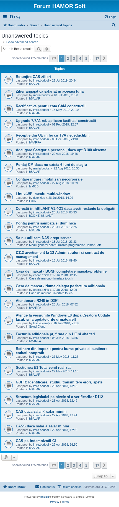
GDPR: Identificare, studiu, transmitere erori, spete (59, 382)
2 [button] (68, 58)
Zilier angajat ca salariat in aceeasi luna (50, 91)
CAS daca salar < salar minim (41, 411)
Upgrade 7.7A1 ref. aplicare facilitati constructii (56, 121)
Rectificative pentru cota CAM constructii (51, 106)
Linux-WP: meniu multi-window (43, 194)
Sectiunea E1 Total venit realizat (43, 367)
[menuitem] (14, 17)
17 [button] (97, 58)
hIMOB (33, 186)
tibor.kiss (39, 197)
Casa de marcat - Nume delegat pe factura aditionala (60, 286)
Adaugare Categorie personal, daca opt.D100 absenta (61, 150)
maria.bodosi (41, 95)
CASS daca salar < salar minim (42, 426)
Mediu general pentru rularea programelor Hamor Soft (65, 245)
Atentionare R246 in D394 (37, 301)
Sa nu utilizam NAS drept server (43, 238)
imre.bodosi (41, 80)
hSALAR (34, 83)
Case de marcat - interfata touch (51, 278)
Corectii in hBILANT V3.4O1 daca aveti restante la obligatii (65, 209)
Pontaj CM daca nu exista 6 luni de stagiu (51, 165)
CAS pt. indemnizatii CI (36, 441)
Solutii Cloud (37, 326)
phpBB (44, 496)
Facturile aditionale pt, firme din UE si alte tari (55, 334)
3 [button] (74, 58)
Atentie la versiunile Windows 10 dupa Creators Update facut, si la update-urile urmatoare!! (63, 317)
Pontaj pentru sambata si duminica (46, 223)
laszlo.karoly (41, 323)
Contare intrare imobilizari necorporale (49, 179)
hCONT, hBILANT (41, 215)
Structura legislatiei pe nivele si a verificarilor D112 (59, 397)
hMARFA (35, 142)
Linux (32, 201)
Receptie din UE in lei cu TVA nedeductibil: (53, 135)
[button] (54, 58)
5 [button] (86, 58)
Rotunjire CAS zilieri (33, 77)
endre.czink (41, 275)
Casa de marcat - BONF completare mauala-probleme (61, 271)
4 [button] (80, 58)
